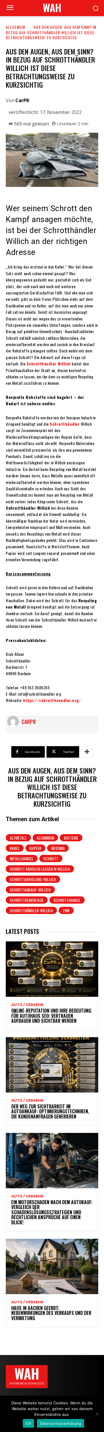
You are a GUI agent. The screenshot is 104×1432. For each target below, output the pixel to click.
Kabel (15, 848)
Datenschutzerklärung (60, 1423)
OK (28, 1423)
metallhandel (22, 858)
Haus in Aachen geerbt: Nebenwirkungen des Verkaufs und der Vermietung (51, 1313)
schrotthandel (67, 900)
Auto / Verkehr (27, 1005)
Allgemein (15, 27)
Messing (58, 848)
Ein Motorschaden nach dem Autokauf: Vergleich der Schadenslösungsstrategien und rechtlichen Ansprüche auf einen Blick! (51, 1212)
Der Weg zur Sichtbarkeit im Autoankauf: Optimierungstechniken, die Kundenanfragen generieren (50, 1111)
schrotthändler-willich (31, 910)
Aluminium (45, 838)
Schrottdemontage (27, 900)
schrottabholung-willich (33, 879)
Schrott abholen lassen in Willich (40, 869)
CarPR (22, 100)
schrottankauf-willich (30, 890)
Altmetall (18, 838)
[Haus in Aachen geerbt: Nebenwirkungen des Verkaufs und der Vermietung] (52, 1266)
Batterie (71, 838)
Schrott (50, 858)
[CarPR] (14, 721)
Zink (66, 910)
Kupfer (35, 848)
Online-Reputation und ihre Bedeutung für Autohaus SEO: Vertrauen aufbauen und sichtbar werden (51, 1015)
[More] (87, 752)
